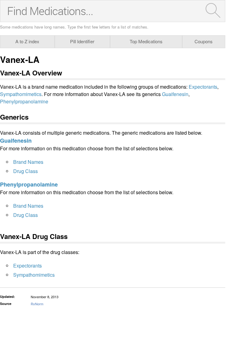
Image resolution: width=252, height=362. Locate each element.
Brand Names (28, 161)
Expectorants (203, 86)
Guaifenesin (175, 94)
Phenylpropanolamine (24, 101)
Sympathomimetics (20, 94)
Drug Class (25, 171)
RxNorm (37, 303)
